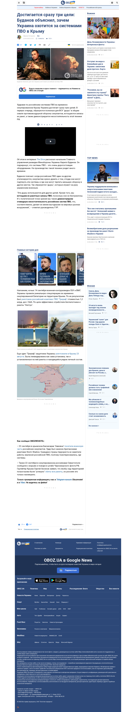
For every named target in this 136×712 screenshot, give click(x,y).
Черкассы (65, 595)
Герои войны (38, 7)
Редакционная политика (31, 529)
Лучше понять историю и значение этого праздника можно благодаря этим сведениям (101, 50)
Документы (59, 548)
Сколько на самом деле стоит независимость (98, 415)
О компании (38, 543)
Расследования (76, 589)
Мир (45, 589)
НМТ (69, 609)
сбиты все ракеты (54, 471)
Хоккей (52, 602)
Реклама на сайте (40, 548)
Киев (36, 595)
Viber (22, 482)
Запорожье (50, 595)
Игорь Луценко (93, 299)
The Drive (41, 159)
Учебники (42, 609)
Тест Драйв (38, 615)
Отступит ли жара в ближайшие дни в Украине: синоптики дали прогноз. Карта (96, 65)
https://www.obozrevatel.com (87, 652)
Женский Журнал (67, 642)
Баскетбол (44, 602)
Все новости (114, 589)
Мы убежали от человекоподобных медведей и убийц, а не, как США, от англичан (98, 402)
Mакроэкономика (54, 629)
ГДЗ (36, 609)
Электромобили (49, 615)
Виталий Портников (95, 313)
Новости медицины (41, 635)
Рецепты (37, 622)
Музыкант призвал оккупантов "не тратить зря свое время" (96, 103)
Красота (51, 642)
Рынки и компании (41, 629)
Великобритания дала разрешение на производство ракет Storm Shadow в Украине (102, 231)
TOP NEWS (92, 158)
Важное (91, 13)
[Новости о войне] (63, 530)
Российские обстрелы (94, 7)
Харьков (42, 595)
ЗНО (64, 609)
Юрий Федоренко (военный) (97, 376)
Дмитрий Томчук (94, 419)
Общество (100, 589)
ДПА (59, 609)
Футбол (37, 602)
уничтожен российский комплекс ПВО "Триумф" (44, 299)
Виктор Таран (93, 327)
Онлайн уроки (51, 609)
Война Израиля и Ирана (68, 7)
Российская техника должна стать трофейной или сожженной (99, 387)
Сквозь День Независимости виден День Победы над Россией (98, 293)
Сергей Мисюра (93, 393)
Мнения (91, 286)
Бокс (58, 602)
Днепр (58, 595)
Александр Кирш (94, 407)
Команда (58, 543)
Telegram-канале (64, 479)
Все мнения (93, 426)
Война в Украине (51, 7)
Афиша (37, 642)
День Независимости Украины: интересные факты (101, 43)
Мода (57, 642)
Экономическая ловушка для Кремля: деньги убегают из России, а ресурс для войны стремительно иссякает (99, 370)
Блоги (85, 589)
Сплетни (44, 642)
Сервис (64, 615)
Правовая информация (83, 543)
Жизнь (59, 589)
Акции (58, 615)
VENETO (81, 7)
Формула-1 (64, 602)
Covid (60, 635)
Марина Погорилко (29, 36)
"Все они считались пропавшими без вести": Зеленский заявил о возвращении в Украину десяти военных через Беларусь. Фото (101, 211)
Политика (34, 589)
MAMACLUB (53, 635)
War (38, 36)
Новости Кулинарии (56, 622)
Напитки (45, 622)
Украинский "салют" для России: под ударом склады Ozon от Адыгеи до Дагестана (98, 322)
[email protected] (41, 696)
